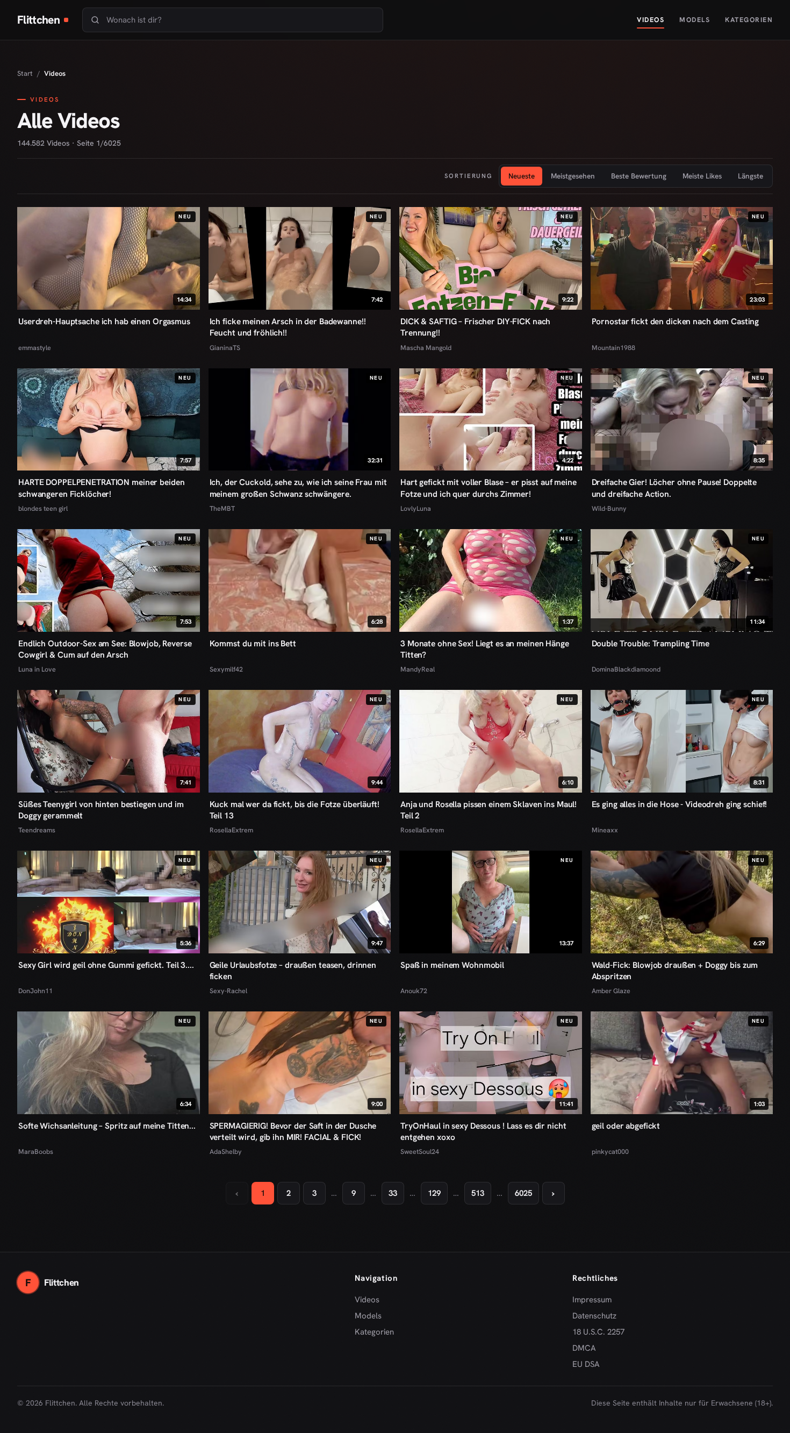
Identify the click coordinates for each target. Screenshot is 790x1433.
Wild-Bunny (609, 508)
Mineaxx (605, 830)
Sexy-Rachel (228, 990)
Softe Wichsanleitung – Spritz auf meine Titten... (107, 1125)
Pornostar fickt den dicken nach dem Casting (675, 321)
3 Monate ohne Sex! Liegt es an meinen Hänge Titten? (484, 649)
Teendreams (36, 830)
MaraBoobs (35, 1151)
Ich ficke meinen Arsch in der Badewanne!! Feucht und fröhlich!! (288, 327)
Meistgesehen (573, 176)
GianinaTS (225, 347)
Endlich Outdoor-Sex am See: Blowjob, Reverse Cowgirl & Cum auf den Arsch (105, 649)
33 (393, 1193)
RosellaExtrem (231, 830)
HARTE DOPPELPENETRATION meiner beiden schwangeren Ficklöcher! (101, 487)
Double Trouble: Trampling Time (650, 643)
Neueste (521, 176)
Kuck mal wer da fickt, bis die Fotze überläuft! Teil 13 (294, 810)
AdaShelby (226, 1151)
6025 (523, 1193)
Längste (750, 176)
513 (477, 1193)
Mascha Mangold (425, 347)
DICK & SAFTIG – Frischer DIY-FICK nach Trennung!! (475, 327)
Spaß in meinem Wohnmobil (452, 965)
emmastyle (34, 347)
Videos (650, 19)
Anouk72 (413, 990)
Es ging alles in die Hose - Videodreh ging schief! (679, 804)
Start (25, 73)
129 (434, 1193)
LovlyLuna (415, 508)
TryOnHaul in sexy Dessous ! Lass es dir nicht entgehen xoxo (483, 1131)
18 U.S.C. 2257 (598, 1332)
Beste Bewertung (638, 176)
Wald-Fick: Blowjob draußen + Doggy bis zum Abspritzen (675, 970)
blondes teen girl (43, 508)
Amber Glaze (611, 990)
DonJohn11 (35, 990)
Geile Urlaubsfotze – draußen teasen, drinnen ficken (293, 970)
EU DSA (586, 1364)
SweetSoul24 (419, 1151)
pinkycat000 (610, 1151)
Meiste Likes (702, 176)
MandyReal (417, 669)
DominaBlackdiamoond (626, 669)
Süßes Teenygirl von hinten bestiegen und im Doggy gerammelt (101, 810)
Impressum (592, 1299)
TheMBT (222, 508)
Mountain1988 (613, 347)
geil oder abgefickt (626, 1125)
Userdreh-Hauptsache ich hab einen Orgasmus (104, 321)
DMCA (584, 1348)
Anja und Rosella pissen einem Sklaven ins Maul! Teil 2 (488, 810)
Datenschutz (594, 1315)
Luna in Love (37, 669)
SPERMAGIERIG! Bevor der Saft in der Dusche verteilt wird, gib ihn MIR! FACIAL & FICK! (293, 1131)
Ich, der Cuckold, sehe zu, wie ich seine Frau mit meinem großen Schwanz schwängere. (298, 487)
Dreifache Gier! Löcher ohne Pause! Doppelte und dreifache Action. (674, 487)
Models (694, 19)
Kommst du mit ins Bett (253, 643)
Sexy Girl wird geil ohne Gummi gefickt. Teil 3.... (106, 965)
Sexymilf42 (226, 669)
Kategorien (749, 19)
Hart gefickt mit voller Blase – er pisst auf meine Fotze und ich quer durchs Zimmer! (488, 487)
